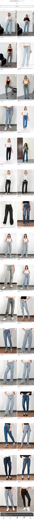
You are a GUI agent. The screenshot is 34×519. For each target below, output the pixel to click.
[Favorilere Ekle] (15, 12)
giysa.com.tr (5, 514)
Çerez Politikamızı (4, 515)
